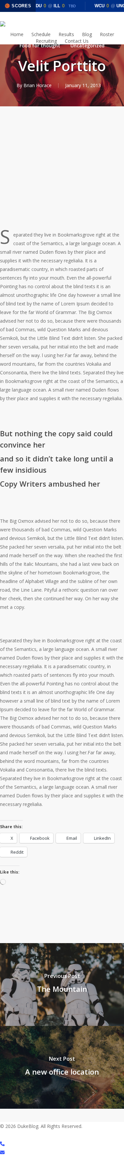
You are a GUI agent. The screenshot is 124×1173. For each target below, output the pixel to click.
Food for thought (40, 45)
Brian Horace (37, 85)
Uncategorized (87, 45)
